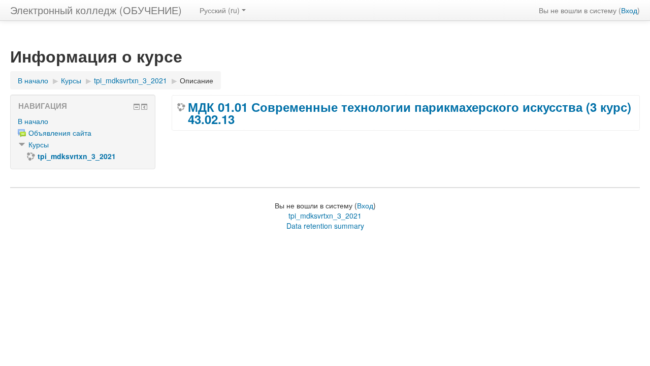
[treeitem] (83, 121)
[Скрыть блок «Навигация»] (137, 107)
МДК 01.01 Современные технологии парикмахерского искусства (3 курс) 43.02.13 (409, 113)
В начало (33, 121)
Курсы (38, 144)
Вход (629, 10)
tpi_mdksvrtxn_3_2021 (325, 215)
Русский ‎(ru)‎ (220, 10)
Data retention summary (325, 226)
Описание (196, 80)
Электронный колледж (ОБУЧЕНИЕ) (96, 10)
